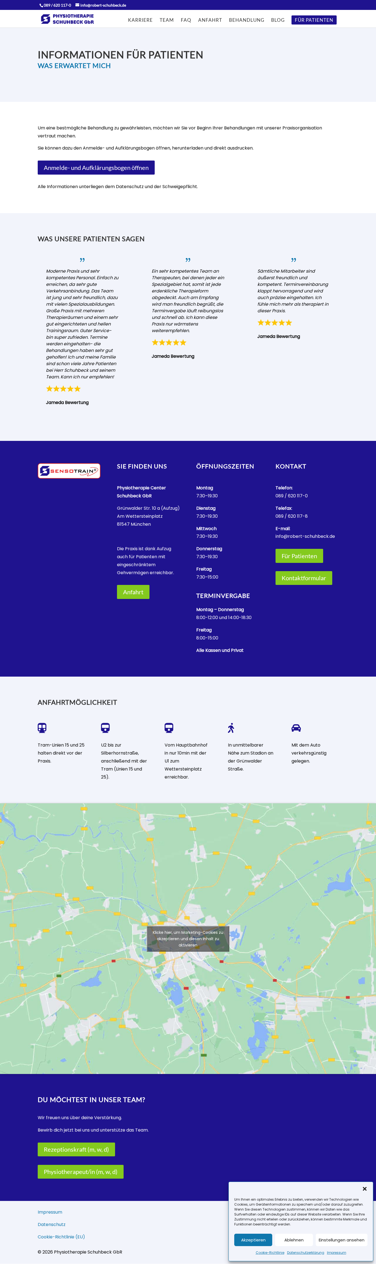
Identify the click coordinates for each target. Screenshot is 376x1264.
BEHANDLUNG (246, 20)
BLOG (278, 20)
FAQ (186, 20)
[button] (364, 1189)
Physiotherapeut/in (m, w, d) (81, 1171)
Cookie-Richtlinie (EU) (61, 1237)
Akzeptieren (253, 1240)
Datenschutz (52, 1224)
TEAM (167, 20)
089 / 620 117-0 (292, 496)
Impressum (336, 1252)
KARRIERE (140, 20)
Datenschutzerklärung (305, 1252)
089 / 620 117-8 (292, 516)
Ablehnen (294, 1240)
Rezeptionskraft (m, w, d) (76, 1149)
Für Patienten (299, 556)
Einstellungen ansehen (341, 1240)
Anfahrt (133, 592)
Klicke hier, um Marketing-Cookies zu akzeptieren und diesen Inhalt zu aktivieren (188, 938)
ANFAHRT (210, 20)
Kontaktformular (304, 578)
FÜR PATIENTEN (314, 20)
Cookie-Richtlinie (270, 1252)
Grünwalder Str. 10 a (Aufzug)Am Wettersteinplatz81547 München (148, 516)
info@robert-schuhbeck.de (305, 536)
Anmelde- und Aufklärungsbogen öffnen (96, 167)
